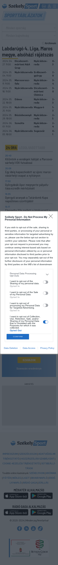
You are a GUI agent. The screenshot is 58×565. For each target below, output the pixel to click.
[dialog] (29, 282)
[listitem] (29, 274)
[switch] (45, 282)
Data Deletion (11, 348)
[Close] (52, 217)
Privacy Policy (47, 348)
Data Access (29, 348)
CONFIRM (18, 336)
